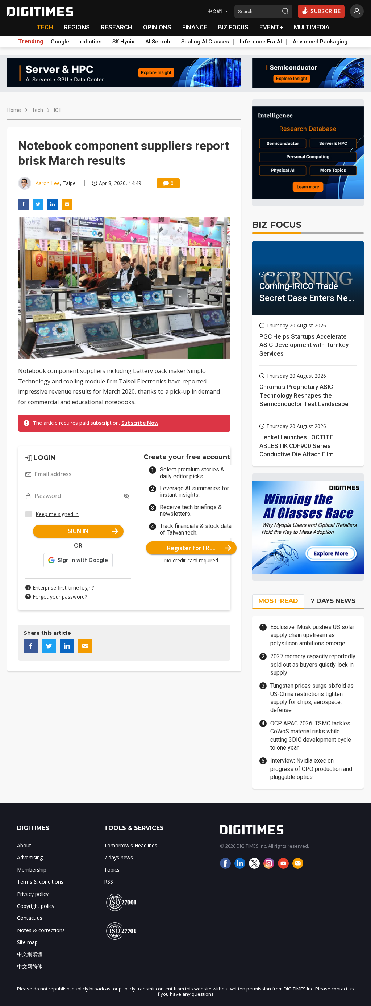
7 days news (118, 857)
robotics (90, 41)
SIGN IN (78, 531)
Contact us (29, 917)
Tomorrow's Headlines (130, 845)
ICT (58, 110)
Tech (37, 110)
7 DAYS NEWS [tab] (332, 600)
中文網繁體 (29, 954)
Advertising (30, 857)
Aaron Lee (48, 183)
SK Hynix (123, 41)
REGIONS (77, 27)
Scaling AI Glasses (205, 41)
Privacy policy (33, 893)
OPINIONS (157, 27)
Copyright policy (35, 905)
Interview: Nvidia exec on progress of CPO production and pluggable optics (311, 768)
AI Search (157, 41)
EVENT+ (271, 27)
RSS (108, 881)
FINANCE (194, 27)
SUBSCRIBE (325, 11)
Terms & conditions (40, 881)
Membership (31, 869)
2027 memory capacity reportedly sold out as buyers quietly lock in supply (312, 664)
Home (14, 110)
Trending (30, 41)
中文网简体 (29, 966)
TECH (45, 27)
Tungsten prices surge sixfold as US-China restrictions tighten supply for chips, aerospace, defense (312, 697)
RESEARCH (116, 27)
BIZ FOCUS (233, 27)
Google (60, 41)
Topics (112, 869)
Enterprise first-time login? (63, 587)
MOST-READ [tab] (278, 600)
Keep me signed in (57, 514)
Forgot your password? (60, 596)
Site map (27, 942)
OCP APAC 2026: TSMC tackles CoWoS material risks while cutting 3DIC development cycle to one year (310, 735)
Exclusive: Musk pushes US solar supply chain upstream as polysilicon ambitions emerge (312, 635)
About (24, 845)
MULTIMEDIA (311, 27)
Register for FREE (191, 548)
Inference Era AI (261, 41)
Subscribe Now (139, 422)
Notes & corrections (41, 930)
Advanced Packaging (320, 41)
